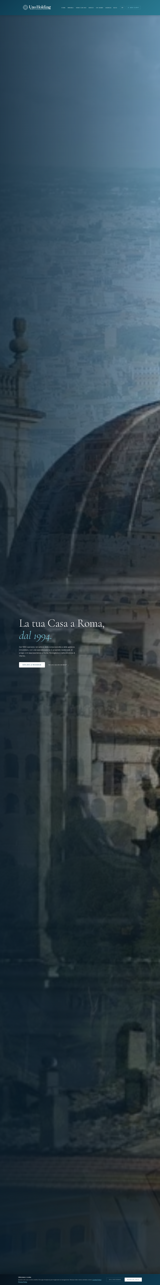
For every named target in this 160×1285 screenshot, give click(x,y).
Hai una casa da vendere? (58, 665)
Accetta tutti (133, 1279)
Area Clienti (134, 7)
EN (122, 7)
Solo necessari (115, 1279)
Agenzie (108, 7)
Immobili (71, 7)
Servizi (91, 7)
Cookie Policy (96, 1280)
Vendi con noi (81, 7)
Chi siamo (99, 7)
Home (63, 7)
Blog (115, 7)
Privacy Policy (22, 1282)
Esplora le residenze (32, 665)
